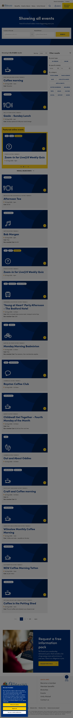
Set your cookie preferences (14, 712)
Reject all (14, 708)
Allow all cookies (14, 704)
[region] (14, 701)
